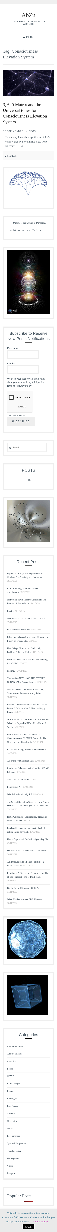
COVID (10, 1076)
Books (10, 1069)
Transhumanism (14, 1151)
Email (11, 363)
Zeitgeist (11, 1173)
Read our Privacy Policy (19, 385)
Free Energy (12, 1106)
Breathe (10, 611)
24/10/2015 (11, 155)
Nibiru (10, 1128)
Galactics (11, 1113)
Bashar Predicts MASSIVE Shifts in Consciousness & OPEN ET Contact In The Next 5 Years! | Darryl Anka (26, 738)
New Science (13, 1121)
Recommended (13, 131)
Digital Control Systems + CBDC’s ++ (24, 888)
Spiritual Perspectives (16, 1143)
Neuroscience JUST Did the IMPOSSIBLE (26, 618)
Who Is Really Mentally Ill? (19, 794)
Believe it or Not (14, 787)
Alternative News (15, 1046)
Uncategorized (13, 1158)
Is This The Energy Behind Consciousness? (26, 749)
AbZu (28, 15)
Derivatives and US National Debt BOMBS (26, 850)
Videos (31, 131)
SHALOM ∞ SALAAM (18, 779)
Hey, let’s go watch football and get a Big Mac (28, 839)
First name (13, 348)
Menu (30, 37)
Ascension (11, 1061)
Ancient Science (14, 1054)
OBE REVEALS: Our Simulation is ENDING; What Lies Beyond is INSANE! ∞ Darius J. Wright (28, 723)
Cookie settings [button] (40, 1221)
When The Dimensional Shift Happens (24, 899)
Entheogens (12, 1098)
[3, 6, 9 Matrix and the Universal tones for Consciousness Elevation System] (28, 95)
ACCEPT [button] (28, 1227)
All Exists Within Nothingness (20, 761)
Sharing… (11, 671)
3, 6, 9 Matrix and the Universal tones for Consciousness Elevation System (25, 113)
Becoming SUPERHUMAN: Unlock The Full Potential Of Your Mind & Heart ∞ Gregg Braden (27, 708)
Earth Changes (13, 1084)
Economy (11, 1091)
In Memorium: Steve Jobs (18, 630)
